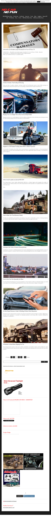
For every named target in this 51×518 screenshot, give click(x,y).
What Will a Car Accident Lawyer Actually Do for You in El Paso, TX (19, 49)
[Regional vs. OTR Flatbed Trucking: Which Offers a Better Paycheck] (25, 133)
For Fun (20, 17)
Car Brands (22, 16)
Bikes (35, 16)
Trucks (31, 16)
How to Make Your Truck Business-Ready (13, 215)
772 (25, 357)
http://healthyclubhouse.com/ (8, 507)
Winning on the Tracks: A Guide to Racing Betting (14, 247)
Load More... (19, 496)
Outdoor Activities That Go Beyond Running (13, 82)
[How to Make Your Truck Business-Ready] (25, 202)
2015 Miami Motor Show (27, 17)
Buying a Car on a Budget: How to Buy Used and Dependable (17, 114)
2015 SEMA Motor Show (7, 16)
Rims (16, 17)
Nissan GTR (45, 16)
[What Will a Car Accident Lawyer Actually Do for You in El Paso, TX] (25, 36)
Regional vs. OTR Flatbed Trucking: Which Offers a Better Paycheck (19, 146)
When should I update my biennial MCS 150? (13, 179)
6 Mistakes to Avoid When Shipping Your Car (13, 344)
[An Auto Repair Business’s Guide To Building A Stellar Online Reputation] (25, 298)
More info (43, 1)
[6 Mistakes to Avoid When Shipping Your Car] (25, 331)
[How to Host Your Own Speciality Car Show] (25, 266)
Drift (7, 17)
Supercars (27, 16)
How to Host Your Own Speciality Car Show (13, 279)
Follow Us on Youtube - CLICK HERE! (10, 426)
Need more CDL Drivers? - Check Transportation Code (14, 366)
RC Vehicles (11, 17)
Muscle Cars (15, 16)
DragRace (40, 16)
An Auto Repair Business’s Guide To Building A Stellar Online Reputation (20, 311)
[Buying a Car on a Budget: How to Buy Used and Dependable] (25, 101)
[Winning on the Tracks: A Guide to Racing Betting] (25, 234)
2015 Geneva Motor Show (38, 17)
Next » (28, 357)
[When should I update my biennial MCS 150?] (25, 166)
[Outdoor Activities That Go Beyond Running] (25, 69)
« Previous (7, 357)
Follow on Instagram (30, 496)
